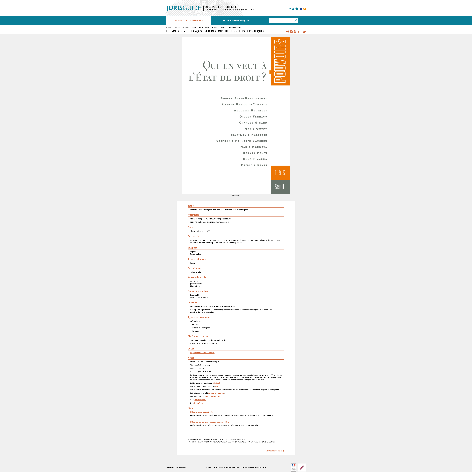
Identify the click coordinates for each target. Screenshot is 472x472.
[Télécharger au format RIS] (295, 31)
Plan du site (220, 467)
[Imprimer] (287, 31)
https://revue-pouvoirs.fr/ (201, 412)
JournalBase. (200, 399)
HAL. (217, 386)
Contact (209, 467)
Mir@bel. (216, 383)
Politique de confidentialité (255, 467)
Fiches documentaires (188, 20)
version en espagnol (211, 396)
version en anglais (216, 393)
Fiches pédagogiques (236, 20)
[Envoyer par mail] (298, 31)
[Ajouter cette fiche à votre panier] (303, 31)
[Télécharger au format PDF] (291, 31)
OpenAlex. (198, 403)
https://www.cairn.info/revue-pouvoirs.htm (209, 422)
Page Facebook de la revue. (202, 352)
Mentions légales (235, 467)
